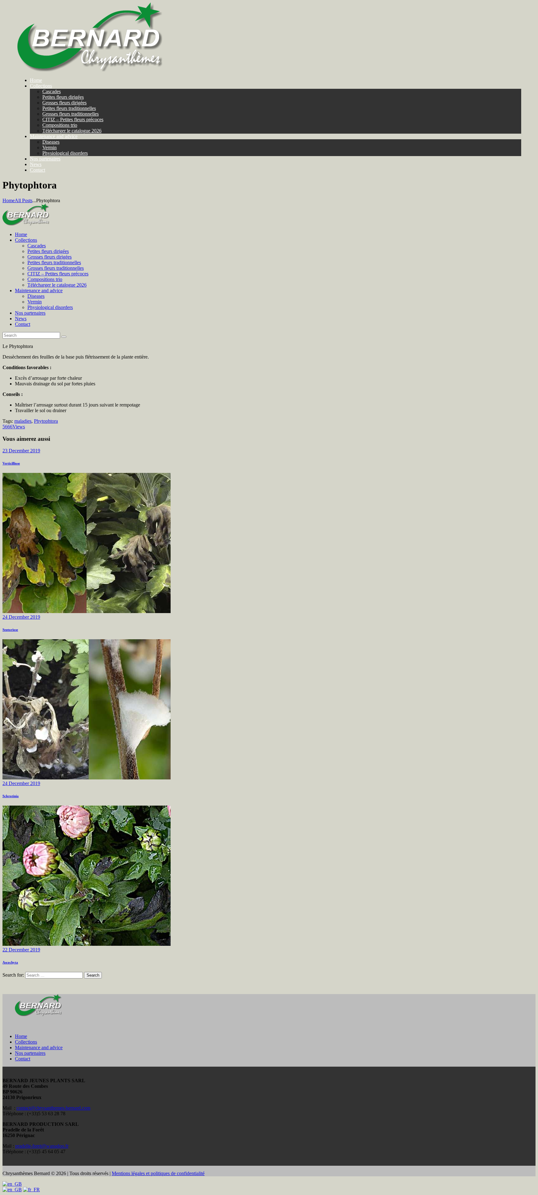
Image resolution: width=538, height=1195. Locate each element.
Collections (26, 1042)
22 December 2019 (21, 949)
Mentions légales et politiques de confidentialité (158, 1173)
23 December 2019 (21, 450)
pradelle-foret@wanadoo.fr (41, 1146)
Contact (22, 1058)
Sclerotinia (10, 796)
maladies (22, 421)
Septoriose (10, 629)
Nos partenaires (30, 1053)
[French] (31, 1189)
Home (8, 200)
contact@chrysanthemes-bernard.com (53, 1108)
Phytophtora (46, 421)
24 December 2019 (21, 617)
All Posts (23, 200)
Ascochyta (10, 962)
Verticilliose (11, 463)
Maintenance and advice (39, 1047)
